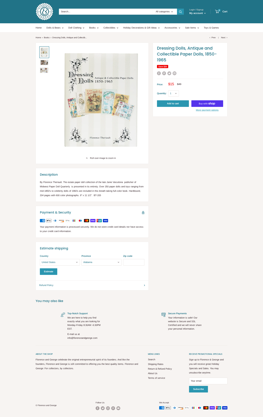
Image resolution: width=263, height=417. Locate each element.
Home (39, 27)
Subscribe (198, 389)
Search (151, 359)
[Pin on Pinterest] (164, 73)
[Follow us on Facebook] (97, 408)
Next (223, 37)
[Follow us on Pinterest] (113, 408)
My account (196, 13)
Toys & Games (211, 27)
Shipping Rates (155, 364)
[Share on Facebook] (159, 73)
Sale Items (190, 27)
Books (92, 27)
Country (44, 256)
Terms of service (156, 378)
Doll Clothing (74, 27)
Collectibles (109, 27)
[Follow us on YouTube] (118, 408)
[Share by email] (174, 73)
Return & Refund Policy (160, 369)
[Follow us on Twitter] (103, 408)
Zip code (127, 256)
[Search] (180, 12)
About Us (152, 373)
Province (86, 256)
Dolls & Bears (53, 27)
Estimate (48, 271)
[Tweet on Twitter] (169, 73)
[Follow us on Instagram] (108, 408)
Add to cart (173, 103)
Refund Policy (46, 285)
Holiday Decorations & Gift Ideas (140, 27)
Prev (213, 37)
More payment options (207, 110)
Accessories (171, 27)
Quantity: (162, 93)
